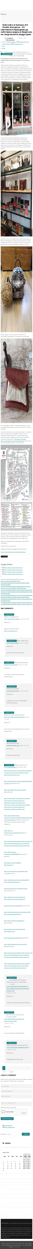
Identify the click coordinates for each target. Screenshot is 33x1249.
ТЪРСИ (26, 1134)
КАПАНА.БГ (3, 1134)
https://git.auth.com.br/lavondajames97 (14, 897)
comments (10, 40)
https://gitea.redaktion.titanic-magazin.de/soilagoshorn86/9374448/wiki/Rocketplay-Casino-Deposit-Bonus (18, 818)
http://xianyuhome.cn (10, 767)
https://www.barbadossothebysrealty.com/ (18, 845)
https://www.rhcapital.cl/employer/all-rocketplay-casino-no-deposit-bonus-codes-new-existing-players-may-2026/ (17, 966)
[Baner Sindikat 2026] (9, 1127)
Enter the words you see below (8, 1107)
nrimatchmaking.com (13, 745)
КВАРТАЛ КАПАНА (6, 54)
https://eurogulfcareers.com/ (12, 775)
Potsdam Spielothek (13, 691)
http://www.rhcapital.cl (20, 968)
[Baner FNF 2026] (7, 1125)
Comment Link (9, 614)
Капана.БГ (10, 38)
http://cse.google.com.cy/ (12, 619)
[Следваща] (7, 1072)
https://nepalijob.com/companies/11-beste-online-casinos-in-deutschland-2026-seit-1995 (18, 989)
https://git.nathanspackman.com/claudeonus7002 (17, 912)
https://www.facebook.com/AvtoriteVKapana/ (13, 441)
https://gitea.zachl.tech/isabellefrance (14, 920)
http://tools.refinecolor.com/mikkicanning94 (15, 888)
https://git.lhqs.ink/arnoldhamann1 (13, 938)
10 (4, 1071)
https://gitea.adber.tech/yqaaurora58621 (15, 790)
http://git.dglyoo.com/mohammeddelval (14, 929)
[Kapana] (3, 14)
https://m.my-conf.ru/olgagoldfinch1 (13, 905)
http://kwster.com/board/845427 (12, 863)
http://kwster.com (8, 865)
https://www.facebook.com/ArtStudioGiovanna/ (13, 552)
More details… (16, 1247)
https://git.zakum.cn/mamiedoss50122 (18, 1047)
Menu (1, 24)
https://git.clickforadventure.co (12, 882)
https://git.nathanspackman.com (12, 914)
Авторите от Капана (20, 439)
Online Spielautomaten (11, 665)
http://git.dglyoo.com (9, 931)
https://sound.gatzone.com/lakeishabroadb (15, 871)
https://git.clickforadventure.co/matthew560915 (16, 880)
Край (11, 1071)
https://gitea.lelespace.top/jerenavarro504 (15, 944)
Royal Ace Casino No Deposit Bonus (14, 717)
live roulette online (13, 643)
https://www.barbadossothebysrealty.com (18, 957)
